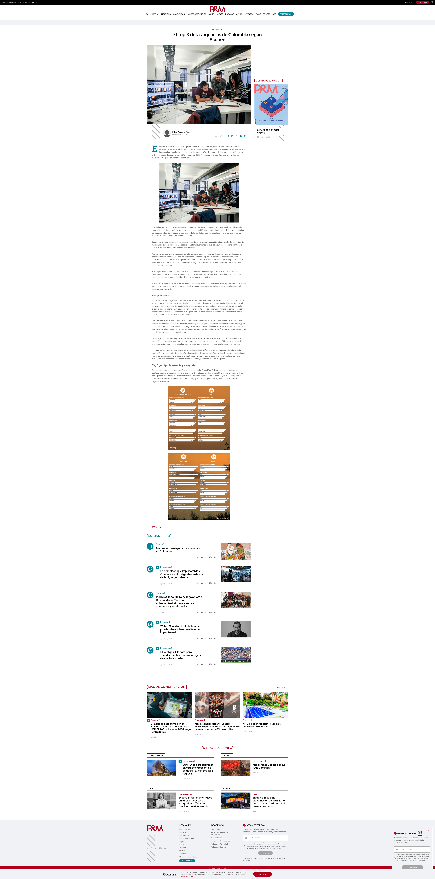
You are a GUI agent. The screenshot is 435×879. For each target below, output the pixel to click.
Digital (212, 14)
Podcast (229, 14)
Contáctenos (216, 838)
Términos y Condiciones (220, 841)
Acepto (262, 874)
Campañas (199, 720)
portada (163, 527)
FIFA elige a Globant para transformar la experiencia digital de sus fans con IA (181, 655)
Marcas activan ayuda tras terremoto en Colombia (179, 549)
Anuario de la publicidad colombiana (220, 833)
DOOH (256, 794)
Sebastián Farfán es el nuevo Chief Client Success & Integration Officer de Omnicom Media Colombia (195, 802)
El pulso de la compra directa (268, 131)
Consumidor (179, 14)
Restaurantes (259, 761)
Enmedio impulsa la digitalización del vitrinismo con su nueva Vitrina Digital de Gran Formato (269, 802)
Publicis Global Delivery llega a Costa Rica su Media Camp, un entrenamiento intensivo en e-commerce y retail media (179, 601)
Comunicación (152, 14)
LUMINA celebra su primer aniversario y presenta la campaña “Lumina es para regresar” (198, 769)
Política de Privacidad (219, 844)
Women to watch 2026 (266, 14)
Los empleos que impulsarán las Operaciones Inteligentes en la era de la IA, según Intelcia (181, 574)
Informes (155, 720)
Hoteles (247, 720)
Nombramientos (186, 794)
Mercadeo (166, 14)
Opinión (239, 14)
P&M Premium (286, 14)
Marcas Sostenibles (196, 14)
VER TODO (281, 688)
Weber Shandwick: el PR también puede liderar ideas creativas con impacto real (180, 629)
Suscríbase (422, 2)
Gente (220, 14)
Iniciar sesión (408, 2)
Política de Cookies (187, 876)
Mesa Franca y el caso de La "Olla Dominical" (269, 766)
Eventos (249, 14)
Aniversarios (189, 761)
